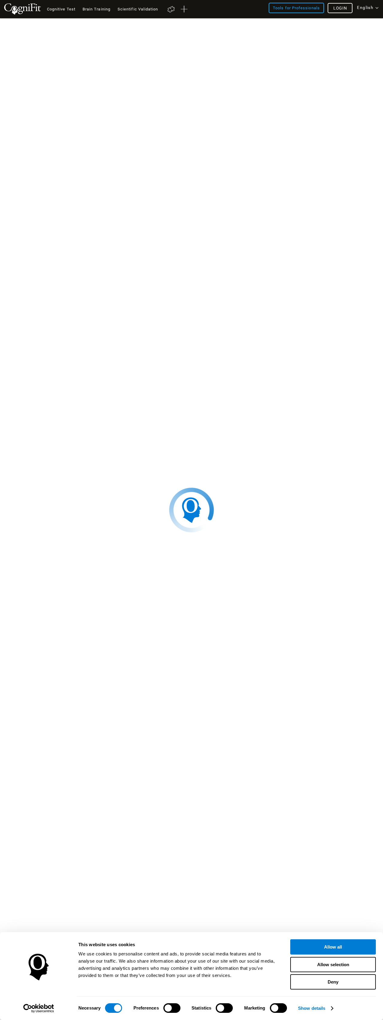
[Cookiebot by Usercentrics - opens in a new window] (39, 1008)
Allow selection (333, 964)
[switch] (171, 1008)
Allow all (333, 946)
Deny (333, 981)
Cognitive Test (61, 9)
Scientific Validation (138, 9)
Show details (311, 1008)
